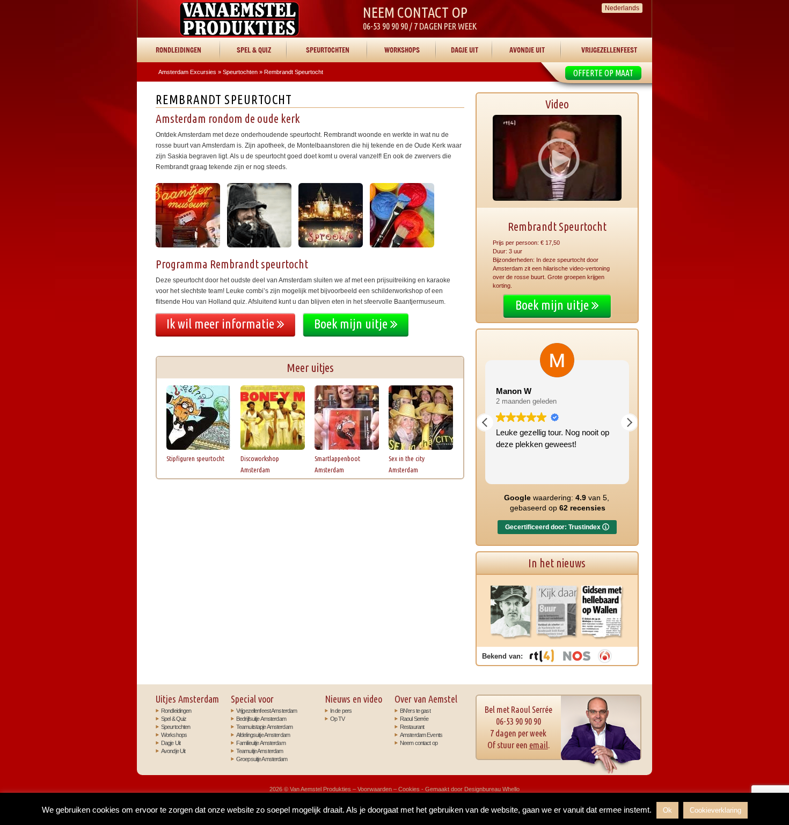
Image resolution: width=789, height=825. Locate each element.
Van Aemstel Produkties (239, 19)
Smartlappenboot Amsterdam (337, 464)
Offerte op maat (603, 73)
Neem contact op (418, 743)
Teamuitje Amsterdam (259, 751)
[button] (629, 422)
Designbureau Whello (492, 789)
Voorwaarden (374, 789)
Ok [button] (667, 810)
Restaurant (412, 727)
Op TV (337, 719)
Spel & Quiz (254, 50)
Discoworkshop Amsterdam (259, 464)
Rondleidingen (178, 50)
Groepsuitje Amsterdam (262, 759)
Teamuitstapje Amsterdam (264, 727)
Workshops (402, 50)
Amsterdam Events (421, 735)
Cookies (409, 789)
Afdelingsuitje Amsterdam (263, 735)
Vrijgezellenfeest (609, 50)
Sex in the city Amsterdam (407, 464)
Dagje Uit (464, 50)
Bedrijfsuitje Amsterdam (261, 719)
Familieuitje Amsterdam (261, 743)
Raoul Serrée (414, 719)
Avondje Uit (527, 50)
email (538, 745)
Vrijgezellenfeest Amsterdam (266, 710)
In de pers (341, 710)
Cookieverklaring (715, 810)
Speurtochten (327, 50)
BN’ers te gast (415, 710)
